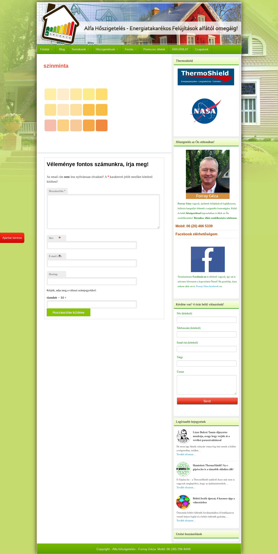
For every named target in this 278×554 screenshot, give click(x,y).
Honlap (53, 274)
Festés (129, 49)
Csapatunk (201, 49)
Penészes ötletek (154, 49)
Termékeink (79, 49)
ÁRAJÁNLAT (180, 49)
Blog (62, 49)
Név (55, 238)
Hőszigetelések (106, 49)
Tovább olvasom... (186, 454)
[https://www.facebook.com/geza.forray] (208, 259)
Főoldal (45, 49)
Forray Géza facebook (207, 286)
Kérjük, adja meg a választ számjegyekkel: (72, 290)
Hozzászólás (57, 191)
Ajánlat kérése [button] (12, 237)
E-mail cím (55, 256)
